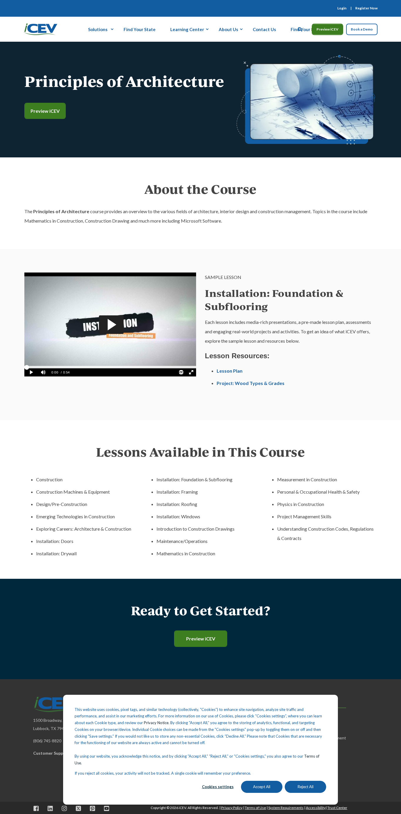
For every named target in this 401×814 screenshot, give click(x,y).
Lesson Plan (229, 371)
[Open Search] (300, 28)
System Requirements (286, 807)
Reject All (306, 786)
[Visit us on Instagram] (64, 808)
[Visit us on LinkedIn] (50, 808)
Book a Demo (362, 29)
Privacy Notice (156, 722)
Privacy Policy (231, 807)
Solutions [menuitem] (97, 29)
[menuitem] (341, 8)
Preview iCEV (327, 29)
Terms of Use (255, 807)
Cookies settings (218, 786)
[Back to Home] (40, 28)
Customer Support (51, 753)
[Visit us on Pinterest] (92, 808)
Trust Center (337, 807)
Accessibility (316, 807)
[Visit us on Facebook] (38, 808)
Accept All (261, 786)
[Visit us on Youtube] (104, 808)
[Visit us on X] (78, 808)
